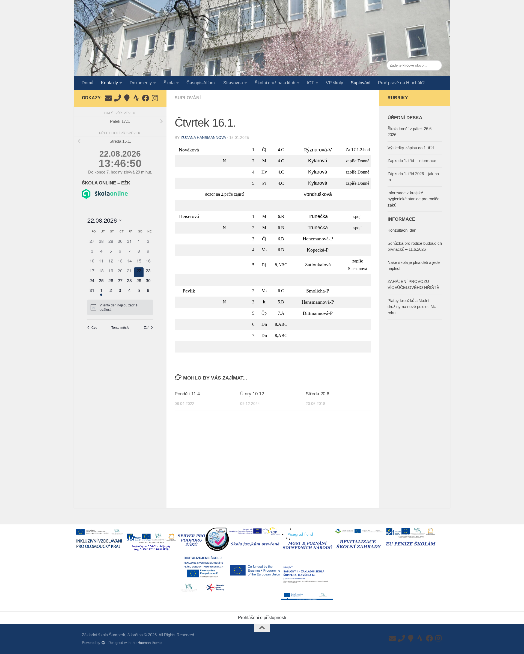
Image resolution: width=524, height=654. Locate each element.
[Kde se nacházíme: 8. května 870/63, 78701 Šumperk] (126, 97)
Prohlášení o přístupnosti (262, 617)
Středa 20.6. (318, 393)
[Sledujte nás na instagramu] (154, 97)
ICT (310, 82)
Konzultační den (402, 230)
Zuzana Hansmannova (203, 137)
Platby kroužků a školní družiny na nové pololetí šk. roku (412, 306)
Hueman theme (150, 643)
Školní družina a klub (275, 82)
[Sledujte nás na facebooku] (145, 97)
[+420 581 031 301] (117, 97)
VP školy (334, 82)
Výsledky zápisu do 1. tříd (411, 147)
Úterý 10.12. (252, 393)
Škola (169, 82)
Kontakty (109, 82)
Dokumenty (141, 82)
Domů (87, 82)
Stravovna (233, 82)
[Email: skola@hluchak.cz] (108, 97)
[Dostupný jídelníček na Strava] (136, 97)
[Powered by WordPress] (103, 642)
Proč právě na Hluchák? (401, 82)
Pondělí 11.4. (188, 393)
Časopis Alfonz (201, 82)
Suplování (360, 82)
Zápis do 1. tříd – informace (412, 160)
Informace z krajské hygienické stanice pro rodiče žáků (413, 198)
